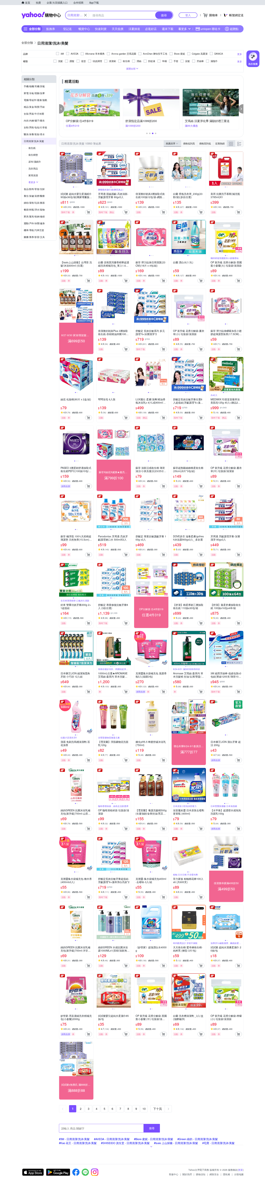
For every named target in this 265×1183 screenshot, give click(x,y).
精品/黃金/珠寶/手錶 (34, 107)
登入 (188, 15)
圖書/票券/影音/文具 (34, 237)
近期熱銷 (220, 143)
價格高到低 (205, 143)
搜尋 (151, 1128)
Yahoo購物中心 (41, 15)
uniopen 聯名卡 (210, 29)
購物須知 (200, 1174)
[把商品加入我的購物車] (88, 212)
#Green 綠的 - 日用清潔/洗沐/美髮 (197, 1139)
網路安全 (214, 1174)
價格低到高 (189, 143)
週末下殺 (167, 29)
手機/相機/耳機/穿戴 (34, 86)
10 (144, 1109)
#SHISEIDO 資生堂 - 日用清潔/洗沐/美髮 (125, 1143)
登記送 (67, 29)
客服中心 (173, 1174)
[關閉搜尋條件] (85, 15)
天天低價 (117, 29)
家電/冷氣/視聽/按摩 (34, 93)
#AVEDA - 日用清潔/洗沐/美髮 (112, 1139)
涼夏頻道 (134, 29)
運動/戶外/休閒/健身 (34, 223)
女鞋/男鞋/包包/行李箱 (35, 127)
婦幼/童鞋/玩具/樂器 (34, 202)
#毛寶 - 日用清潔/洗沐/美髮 (218, 1143)
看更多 (182, 29)
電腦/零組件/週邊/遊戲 (35, 100)
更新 (240, 1169)
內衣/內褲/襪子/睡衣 (34, 120)
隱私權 (226, 1174)
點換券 (50, 29)
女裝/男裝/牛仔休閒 (34, 113)
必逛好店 (151, 29)
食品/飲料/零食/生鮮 (34, 189)
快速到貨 (101, 29)
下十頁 (157, 1109)
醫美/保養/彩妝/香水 (34, 134)
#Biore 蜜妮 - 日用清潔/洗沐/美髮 (153, 1139)
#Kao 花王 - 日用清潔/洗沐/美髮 (78, 1143)
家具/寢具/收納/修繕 (34, 216)
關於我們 (187, 1174)
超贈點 (234, 29)
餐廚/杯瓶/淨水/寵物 (34, 209)
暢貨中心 (84, 29)
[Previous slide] (61, 168)
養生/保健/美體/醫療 (34, 196)
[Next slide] (91, 168)
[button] (61, 109)
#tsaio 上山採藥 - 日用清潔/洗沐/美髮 (176, 1143)
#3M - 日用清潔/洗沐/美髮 (74, 1139)
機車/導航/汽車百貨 (34, 230)
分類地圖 (239, 1174)
